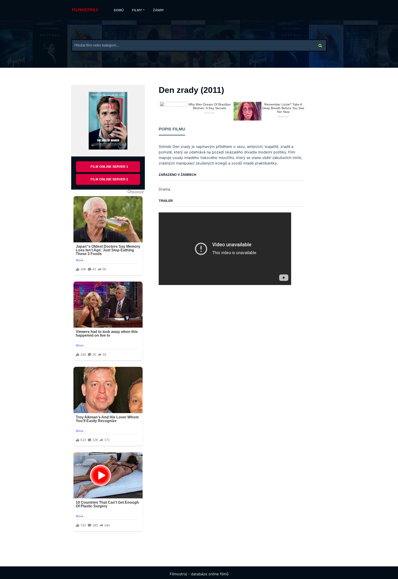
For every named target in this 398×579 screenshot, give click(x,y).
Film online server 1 (109, 166)
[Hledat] (320, 45)
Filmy (137, 10)
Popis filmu (172, 129)
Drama (164, 189)
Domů (119, 10)
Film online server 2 (109, 179)
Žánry (158, 10)
